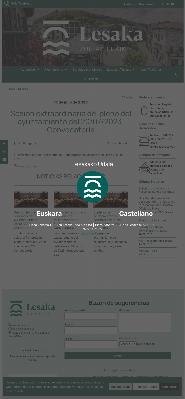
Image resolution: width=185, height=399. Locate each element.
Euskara (49, 213)
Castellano (136, 213)
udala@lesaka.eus (92, 233)
